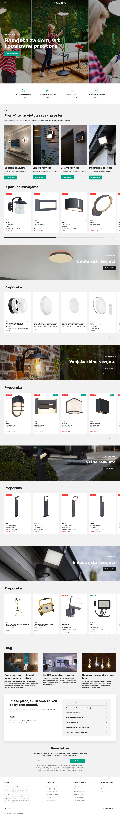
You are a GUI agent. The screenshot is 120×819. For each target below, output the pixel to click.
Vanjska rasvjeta (12, 53)
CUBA (7, 524)
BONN (64, 223)
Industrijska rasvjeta (53, 794)
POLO (92, 222)
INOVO (92, 624)
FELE (35, 524)
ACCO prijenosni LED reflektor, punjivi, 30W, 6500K (43, 625)
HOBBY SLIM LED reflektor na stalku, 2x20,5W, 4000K (17, 625)
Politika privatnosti (79, 794)
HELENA (36, 222)
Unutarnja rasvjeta (52, 786)
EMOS (7, 321)
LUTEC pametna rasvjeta (58, 675)
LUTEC (7, 220)
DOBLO (64, 423)
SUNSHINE (65, 624)
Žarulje (49, 797)
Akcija (102, 786)
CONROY (36, 423)
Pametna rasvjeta (52, 791)
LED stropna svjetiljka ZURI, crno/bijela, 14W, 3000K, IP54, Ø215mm (15, 324)
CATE (7, 223)
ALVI (91, 323)
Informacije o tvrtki (79, 800)
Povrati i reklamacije (79, 791)
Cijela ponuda (11, 177)
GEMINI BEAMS (95, 423)
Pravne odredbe (78, 797)
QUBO (92, 524)
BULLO (8, 423)
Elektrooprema (51, 800)
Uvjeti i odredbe (78, 786)
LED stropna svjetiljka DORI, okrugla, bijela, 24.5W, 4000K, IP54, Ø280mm (45, 323)
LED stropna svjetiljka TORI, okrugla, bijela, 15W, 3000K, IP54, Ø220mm (73, 323)
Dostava (76, 789)
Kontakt (103, 791)
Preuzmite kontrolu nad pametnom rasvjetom (19, 677)
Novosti (103, 789)
